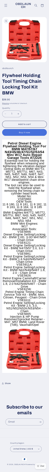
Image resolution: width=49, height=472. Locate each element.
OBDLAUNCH (19, 464)
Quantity (6, 108)
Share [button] (8, 383)
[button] (6, 5)
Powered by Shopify (33, 464)
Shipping (5, 103)
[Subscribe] (40, 422)
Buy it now (24, 132)
